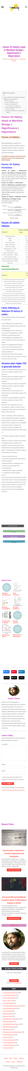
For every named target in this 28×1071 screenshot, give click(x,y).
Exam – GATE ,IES (8, 1000)
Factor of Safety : (10, 100)
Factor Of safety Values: (11, 104)
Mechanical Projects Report (11, 1024)
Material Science (8, 1021)
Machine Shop (7, 1016)
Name (4, 764)
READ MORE (14, 963)
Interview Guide (8, 1011)
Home (6, 1058)
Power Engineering (9, 1034)
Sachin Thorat (13, 59)
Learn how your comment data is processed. (13, 790)
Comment (5, 744)
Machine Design (8, 1013)
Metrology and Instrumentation (12, 1032)
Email (4, 771)
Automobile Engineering (10, 992)
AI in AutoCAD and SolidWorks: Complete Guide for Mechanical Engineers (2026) (14, 900)
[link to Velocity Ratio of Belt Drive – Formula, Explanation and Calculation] (14, 837)
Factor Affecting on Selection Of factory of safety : (13, 108)
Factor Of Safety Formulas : (12, 102)
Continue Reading (14, 870)
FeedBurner (17, 983)
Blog (10, 1058)
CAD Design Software (9, 995)
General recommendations (14, 105)
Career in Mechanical (9, 998)
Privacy (7, 1061)
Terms (13, 1061)
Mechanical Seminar (9, 1027)
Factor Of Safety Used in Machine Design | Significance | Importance (14, 98)
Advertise (20, 1061)
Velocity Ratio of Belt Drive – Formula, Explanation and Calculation (14, 853)
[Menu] (2, 7)
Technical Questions (9, 1040)
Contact (21, 1058)
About (15, 1058)
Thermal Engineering (9, 1045)
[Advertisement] (14, 31)
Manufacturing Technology (11, 1019)
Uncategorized (7, 1048)
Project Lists (7, 1037)
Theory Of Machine (9, 1042)
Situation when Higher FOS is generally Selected (15, 111)
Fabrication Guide (8, 1003)
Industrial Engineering (9, 1008)
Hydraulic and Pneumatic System (12, 1006)
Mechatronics (7, 1029)
